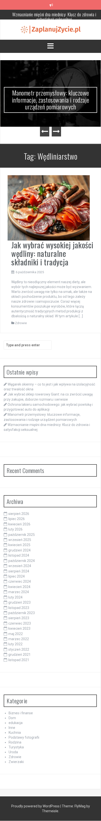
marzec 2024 (18, 592)
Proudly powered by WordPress (35, 806)
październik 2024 (21, 561)
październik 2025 (21, 535)
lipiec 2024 (16, 576)
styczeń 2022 (18, 649)
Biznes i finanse (21, 713)
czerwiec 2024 (19, 581)
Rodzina (15, 742)
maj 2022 (15, 634)
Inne (12, 728)
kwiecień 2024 (19, 587)
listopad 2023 (18, 608)
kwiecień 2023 (19, 628)
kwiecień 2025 (19, 545)
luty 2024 (15, 597)
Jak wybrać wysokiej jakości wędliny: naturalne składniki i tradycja (52, 253)
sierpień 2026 (18, 514)
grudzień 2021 (19, 655)
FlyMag (80, 806)
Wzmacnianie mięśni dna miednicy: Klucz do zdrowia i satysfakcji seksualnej (54, 16)
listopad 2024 (18, 555)
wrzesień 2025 (19, 540)
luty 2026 (15, 529)
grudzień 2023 (19, 602)
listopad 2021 (18, 660)
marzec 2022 (18, 639)
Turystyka (16, 747)
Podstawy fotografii (24, 737)
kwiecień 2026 (19, 524)
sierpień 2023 (18, 618)
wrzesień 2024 (19, 566)
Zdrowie (21, 323)
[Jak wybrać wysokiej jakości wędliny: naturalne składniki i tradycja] (49, 208)
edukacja (16, 723)
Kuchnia (15, 732)
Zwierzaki (16, 762)
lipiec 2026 (16, 519)
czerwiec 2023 (19, 623)
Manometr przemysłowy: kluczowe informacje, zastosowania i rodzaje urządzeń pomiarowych (50, 99)
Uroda (13, 752)
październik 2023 (21, 613)
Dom (12, 718)
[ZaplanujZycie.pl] (51, 29)
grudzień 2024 (19, 550)
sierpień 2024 (18, 571)
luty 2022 (15, 644)
